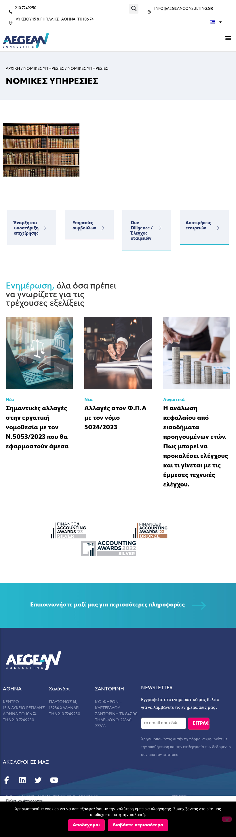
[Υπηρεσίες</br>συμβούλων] (102, 228)
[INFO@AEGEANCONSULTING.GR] (149, 12)
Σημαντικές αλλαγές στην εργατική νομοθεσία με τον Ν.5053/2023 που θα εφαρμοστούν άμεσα (37, 427)
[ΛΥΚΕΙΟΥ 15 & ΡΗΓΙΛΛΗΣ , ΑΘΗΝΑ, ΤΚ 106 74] (11, 23)
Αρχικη (13, 69)
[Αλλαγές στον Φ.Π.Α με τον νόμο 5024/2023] (117, 353)
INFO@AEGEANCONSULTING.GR (183, 9)
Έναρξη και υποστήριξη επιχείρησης (26, 228)
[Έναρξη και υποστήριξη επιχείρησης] (45, 228)
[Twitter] (38, 780)
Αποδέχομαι (86, 825)
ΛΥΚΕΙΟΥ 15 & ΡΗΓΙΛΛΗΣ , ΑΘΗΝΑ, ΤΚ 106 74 (55, 19)
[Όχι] (227, 819)
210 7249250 (25, 8)
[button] (133, 9)
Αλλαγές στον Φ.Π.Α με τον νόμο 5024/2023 (115, 418)
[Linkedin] (22, 780)
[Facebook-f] (6, 780)
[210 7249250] (10, 12)
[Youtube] (54, 780)
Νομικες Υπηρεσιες (43, 69)
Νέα (10, 400)
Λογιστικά (174, 400)
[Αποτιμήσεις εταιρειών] (218, 228)
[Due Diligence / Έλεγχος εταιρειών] (160, 228)
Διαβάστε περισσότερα (138, 825)
